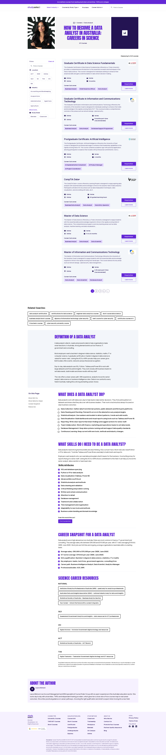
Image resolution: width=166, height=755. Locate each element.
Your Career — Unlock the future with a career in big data (79, 603)
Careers (79, 23)
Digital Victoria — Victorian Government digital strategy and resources (84, 630)
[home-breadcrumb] (74, 23)
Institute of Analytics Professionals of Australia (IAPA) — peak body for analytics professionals (91, 588)
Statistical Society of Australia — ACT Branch (75, 643)
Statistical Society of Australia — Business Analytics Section (80, 598)
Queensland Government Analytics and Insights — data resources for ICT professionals (89, 616)
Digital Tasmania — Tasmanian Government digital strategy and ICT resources (86, 656)
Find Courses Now (65, 521)
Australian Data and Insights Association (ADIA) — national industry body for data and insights (91, 593)
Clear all (51, 61)
